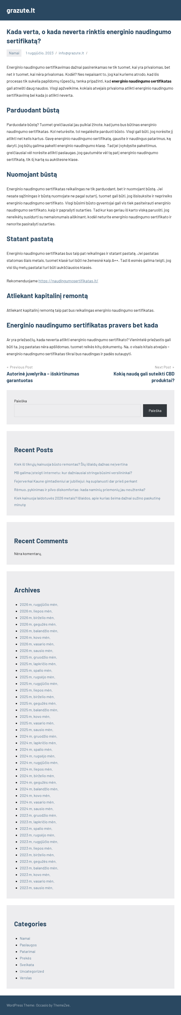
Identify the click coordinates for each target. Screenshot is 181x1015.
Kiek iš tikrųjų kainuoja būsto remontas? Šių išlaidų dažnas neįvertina (71, 464)
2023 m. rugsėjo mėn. (37, 835)
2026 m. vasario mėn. (37, 644)
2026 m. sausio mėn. (36, 650)
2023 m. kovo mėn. (35, 874)
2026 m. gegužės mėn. (38, 624)
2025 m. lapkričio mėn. (38, 663)
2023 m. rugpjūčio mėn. (39, 841)
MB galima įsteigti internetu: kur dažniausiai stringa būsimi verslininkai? (73, 472)
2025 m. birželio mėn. (37, 696)
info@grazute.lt (71, 53)
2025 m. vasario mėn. (37, 723)
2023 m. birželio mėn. (37, 854)
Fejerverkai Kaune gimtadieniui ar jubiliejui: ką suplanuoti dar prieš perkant (75, 481)
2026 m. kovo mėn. (35, 637)
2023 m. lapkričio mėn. (38, 821)
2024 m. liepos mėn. (36, 769)
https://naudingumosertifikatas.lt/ (68, 280)
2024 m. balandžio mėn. (39, 789)
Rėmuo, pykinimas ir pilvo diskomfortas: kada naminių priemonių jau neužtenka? (79, 489)
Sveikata (27, 964)
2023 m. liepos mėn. (36, 848)
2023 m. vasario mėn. (37, 881)
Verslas (26, 977)
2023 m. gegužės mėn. (38, 861)
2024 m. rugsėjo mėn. (37, 756)
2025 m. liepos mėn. (36, 690)
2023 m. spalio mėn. (36, 828)
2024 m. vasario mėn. (37, 802)
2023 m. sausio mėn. (36, 887)
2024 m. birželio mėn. (37, 775)
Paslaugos (28, 945)
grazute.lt (21, 10)
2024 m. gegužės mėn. (38, 782)
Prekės (25, 958)
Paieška (20, 401)
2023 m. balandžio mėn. (39, 868)
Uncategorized (32, 971)
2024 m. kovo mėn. (35, 795)
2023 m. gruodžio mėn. (38, 815)
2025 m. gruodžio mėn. (38, 657)
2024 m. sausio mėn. (36, 808)
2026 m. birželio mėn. (37, 617)
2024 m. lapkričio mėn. (38, 742)
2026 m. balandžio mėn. (39, 630)
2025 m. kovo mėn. (35, 716)
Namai (14, 53)
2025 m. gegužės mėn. (38, 703)
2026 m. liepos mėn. (36, 611)
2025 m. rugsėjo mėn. (37, 677)
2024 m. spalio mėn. (36, 749)
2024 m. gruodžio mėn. (38, 736)
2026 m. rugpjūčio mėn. (39, 604)
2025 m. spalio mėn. (36, 670)
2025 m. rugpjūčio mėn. (39, 683)
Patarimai (27, 951)
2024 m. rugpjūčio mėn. (39, 762)
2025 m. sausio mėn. (36, 729)
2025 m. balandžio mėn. (39, 709)
